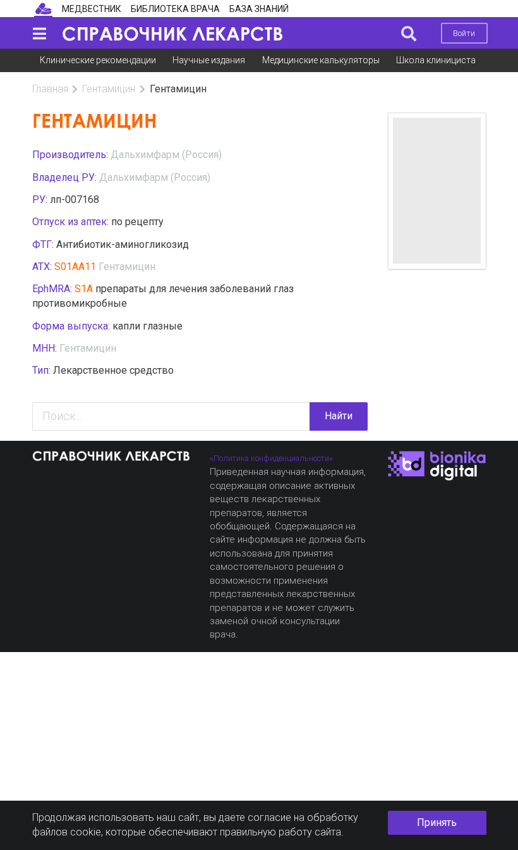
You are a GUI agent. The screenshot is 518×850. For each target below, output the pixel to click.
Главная (50, 89)
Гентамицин (108, 89)
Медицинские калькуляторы (321, 60)
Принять (437, 822)
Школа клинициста (436, 60)
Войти (464, 33)
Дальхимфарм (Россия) (166, 155)
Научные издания (208, 60)
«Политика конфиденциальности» (271, 458)
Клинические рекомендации (98, 60)
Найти (338, 416)
